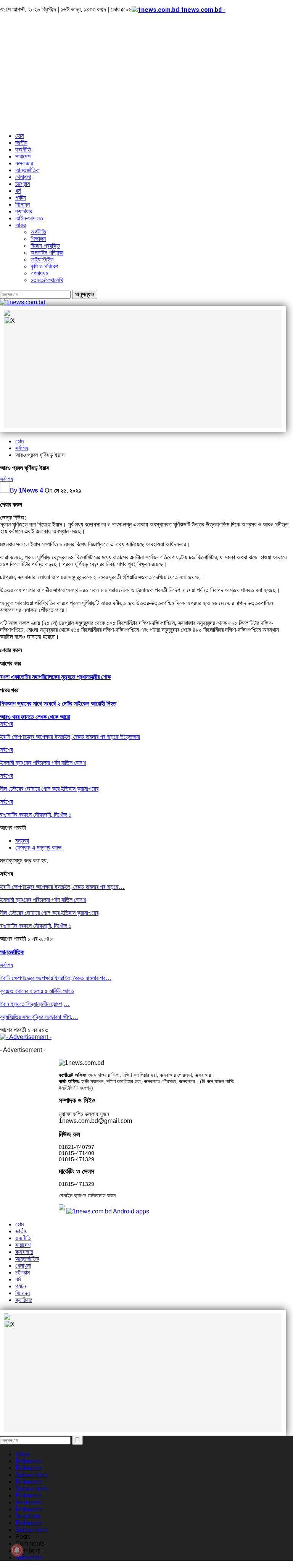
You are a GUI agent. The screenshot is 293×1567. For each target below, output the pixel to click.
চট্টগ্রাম (22, 184)
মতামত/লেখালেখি (47, 280)
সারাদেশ (23, 156)
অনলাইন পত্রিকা (47, 252)
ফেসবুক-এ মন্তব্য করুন (38, 847)
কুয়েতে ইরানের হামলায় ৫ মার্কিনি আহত (37, 991)
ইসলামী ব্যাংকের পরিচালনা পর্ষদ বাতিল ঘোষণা (43, 900)
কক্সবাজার (24, 163)
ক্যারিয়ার (23, 211)
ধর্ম (18, 190)
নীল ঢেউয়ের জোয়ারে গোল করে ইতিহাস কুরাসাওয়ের (49, 913)
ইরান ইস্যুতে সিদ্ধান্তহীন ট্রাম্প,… (35, 1004)
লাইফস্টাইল (42, 259)
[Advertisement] (146, 72)
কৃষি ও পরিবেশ (44, 266)
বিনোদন (22, 204)
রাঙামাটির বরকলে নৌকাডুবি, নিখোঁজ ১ (35, 925)
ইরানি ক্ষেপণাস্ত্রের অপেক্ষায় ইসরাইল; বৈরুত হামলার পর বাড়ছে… (62, 887)
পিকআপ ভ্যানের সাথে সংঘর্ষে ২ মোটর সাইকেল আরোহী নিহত (58, 703)
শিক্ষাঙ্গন (38, 239)
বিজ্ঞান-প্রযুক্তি (45, 245)
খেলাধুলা (23, 177)
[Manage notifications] (17, 1550)
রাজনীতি (23, 149)
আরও (20, 225)
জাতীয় (21, 142)
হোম (19, 135)
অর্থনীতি (38, 232)
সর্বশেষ (6, 479)
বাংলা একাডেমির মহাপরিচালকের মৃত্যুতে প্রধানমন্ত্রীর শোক (55, 676)
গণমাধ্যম (39, 273)
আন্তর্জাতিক (27, 170)
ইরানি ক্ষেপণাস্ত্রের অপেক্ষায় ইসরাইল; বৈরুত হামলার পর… (55, 978)
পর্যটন (20, 197)
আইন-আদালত (29, 218)
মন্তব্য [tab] (22, 840)
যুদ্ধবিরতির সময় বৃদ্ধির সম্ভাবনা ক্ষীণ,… (39, 1017)
